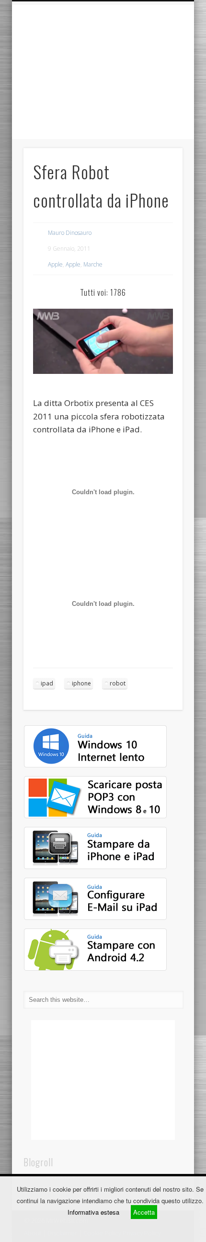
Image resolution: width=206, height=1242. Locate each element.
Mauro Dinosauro (70, 233)
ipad (47, 683)
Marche (93, 264)
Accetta (144, 1212)
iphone (81, 683)
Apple (55, 264)
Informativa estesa (93, 1212)
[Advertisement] (103, 72)
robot (118, 683)
